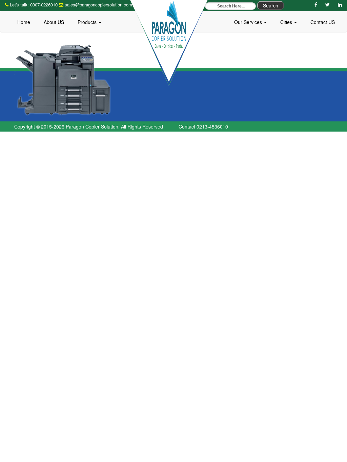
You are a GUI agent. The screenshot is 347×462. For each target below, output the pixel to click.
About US (54, 22)
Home (23, 22)
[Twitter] (327, 4)
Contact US (322, 22)
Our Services (248, 22)
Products (88, 22)
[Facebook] (315, 4)
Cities (286, 22)
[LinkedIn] (340, 4)
